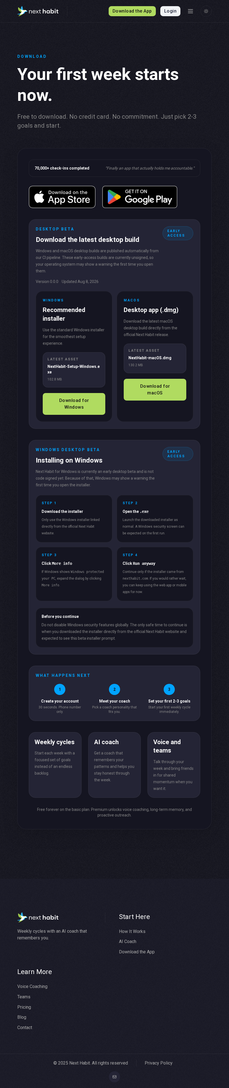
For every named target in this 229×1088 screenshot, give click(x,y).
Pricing (24, 1007)
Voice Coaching (32, 986)
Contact (24, 1027)
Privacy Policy (159, 1063)
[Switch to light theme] (206, 11)
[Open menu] (190, 11)
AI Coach (127, 941)
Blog (21, 1017)
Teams (23, 996)
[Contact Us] (114, 1076)
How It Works (132, 931)
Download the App (137, 951)
